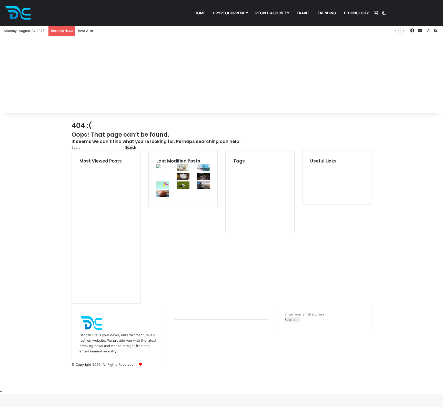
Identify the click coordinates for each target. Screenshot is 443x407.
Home (200, 13)
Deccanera (151, 364)
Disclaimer (318, 178)
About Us (317, 172)
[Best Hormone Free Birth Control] (203, 187)
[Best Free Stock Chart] (183, 179)
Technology (356, 13)
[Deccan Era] (19, 13)
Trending (327, 13)
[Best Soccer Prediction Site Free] (183, 187)
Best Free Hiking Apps (250, 179)
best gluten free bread (257, 198)
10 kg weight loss (251, 167)
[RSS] (73, 386)
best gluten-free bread (258, 184)
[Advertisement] (221, 74)
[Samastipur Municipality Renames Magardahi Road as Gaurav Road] (162, 176)
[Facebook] (73, 370)
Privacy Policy (321, 183)
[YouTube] (73, 375)
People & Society (272, 13)
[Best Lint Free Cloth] (162, 187)
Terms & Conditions (325, 188)
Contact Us (319, 194)
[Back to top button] (1, 391)
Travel (303, 13)
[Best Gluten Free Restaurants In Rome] (162, 196)
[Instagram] (73, 381)
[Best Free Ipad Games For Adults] (183, 170)
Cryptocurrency (230, 13)
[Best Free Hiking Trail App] (203, 179)
